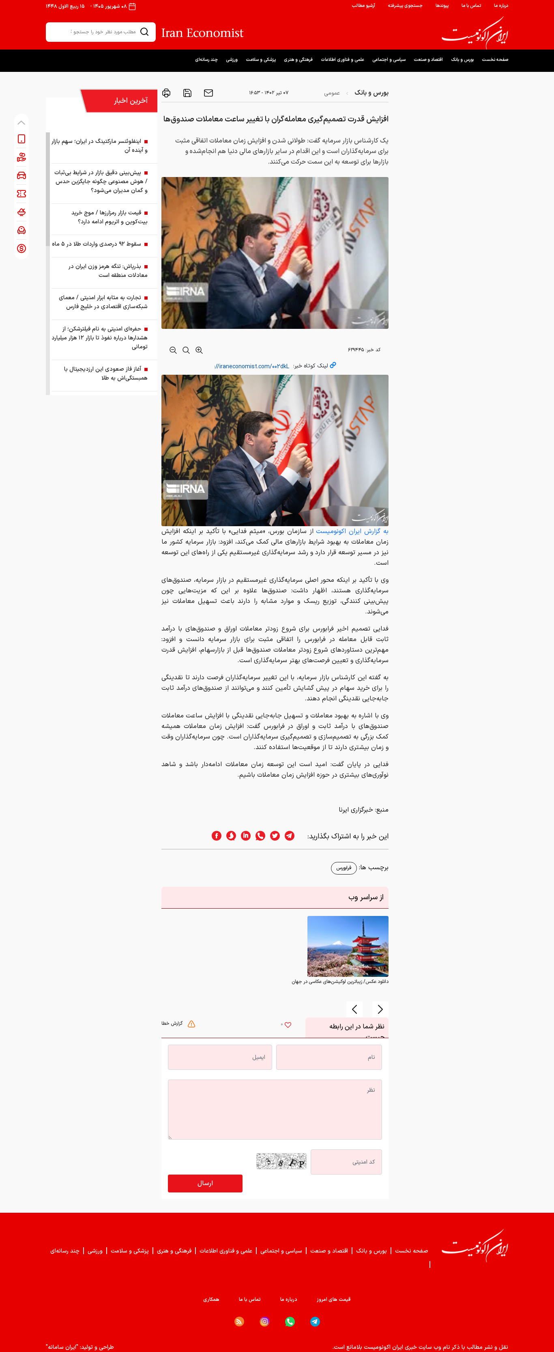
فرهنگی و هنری (298, 59)
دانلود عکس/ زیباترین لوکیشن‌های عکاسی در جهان (340, 981)
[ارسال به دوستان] (207, 93)
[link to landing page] (475, 33)
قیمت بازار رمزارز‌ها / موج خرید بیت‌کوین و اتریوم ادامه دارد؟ (109, 217)
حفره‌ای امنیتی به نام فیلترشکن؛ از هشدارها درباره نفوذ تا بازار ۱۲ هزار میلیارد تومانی (100, 338)
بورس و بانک (462, 59)
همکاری (211, 1299)
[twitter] (272, 836)
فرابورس (344, 868)
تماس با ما (471, 5)
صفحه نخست (495, 59)
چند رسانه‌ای (206, 59)
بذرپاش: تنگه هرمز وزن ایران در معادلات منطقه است (108, 271)
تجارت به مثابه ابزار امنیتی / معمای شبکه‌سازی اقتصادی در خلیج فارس (103, 302)
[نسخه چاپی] (166, 93)
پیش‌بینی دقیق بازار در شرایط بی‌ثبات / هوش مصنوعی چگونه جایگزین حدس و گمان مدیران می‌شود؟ (101, 181)
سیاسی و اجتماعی (389, 59)
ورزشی (232, 59)
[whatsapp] (258, 836)
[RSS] (239, 1321)
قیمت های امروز (334, 1299)
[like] (288, 1026)
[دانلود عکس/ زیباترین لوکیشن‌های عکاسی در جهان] (348, 946)
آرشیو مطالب (363, 5)
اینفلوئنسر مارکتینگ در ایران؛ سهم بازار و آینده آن (100, 146)
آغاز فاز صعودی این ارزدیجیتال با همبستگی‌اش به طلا (106, 373)
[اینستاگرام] (265, 1322)
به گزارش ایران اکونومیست (352, 531)
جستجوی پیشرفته (405, 5)
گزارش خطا (172, 1023)
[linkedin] (243, 836)
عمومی (332, 93)
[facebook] (214, 836)
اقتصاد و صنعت (428, 59)
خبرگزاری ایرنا (356, 810)
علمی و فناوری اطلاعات (342, 59)
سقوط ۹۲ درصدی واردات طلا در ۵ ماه (96, 244)
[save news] (186, 93)
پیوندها (442, 5)
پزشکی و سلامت (261, 59)
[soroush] (228, 836)
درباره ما (501, 5)
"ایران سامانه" (62, 1347)
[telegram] (293, 836)
